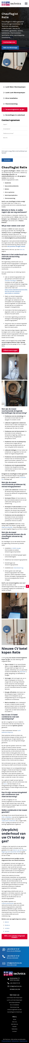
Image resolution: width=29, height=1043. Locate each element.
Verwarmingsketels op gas (14, 1009)
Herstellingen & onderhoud (14, 1012)
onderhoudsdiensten (8, 903)
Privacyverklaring (6, 1041)
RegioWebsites (23, 1041)
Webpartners (15, 1041)
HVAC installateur (7, 817)
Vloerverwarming (14, 1007)
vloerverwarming (18, 568)
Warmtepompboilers (14, 1002)
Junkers (7, 928)
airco (5, 784)
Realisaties (14, 1029)
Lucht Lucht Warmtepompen (14, 1000)
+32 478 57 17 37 (13, 949)
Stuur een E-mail (12, 965)
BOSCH (7, 922)
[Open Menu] (26, 3)
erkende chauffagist (10, 280)
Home (14, 1019)
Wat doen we (14, 1024)
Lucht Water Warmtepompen (14, 997)
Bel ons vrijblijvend (12, 958)
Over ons (14, 1021)
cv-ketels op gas (16, 548)
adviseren (23, 671)
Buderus (7, 925)
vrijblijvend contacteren (9, 820)
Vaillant (7, 931)
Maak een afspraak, (7, 527)
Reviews (14, 1026)
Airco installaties (14, 1004)
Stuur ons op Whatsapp (14, 951)
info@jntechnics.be (14, 963)
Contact (14, 1031)
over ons (22, 249)
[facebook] (27, 586)
